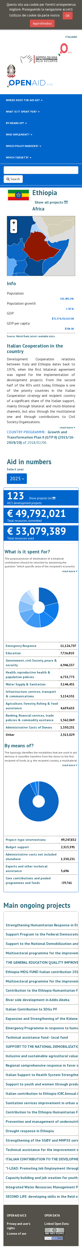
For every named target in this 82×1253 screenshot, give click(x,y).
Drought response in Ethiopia (30, 1131)
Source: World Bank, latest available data (31, 336)
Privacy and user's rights (18, 1226)
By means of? (15, 123)
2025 (16, 478)
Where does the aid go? (23, 100)
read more (67, 427)
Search (15, 179)
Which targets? (17, 157)
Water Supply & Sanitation (26, 684)
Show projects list (40, 498)
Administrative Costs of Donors (29, 727)
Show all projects (49, 202)
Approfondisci (42, 23)
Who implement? (18, 134)
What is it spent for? (21, 111)
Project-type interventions (26, 840)
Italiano (71, 37)
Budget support (17, 847)
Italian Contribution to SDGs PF (31, 1009)
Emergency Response (21, 646)
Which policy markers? (22, 146)
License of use (16, 1234)
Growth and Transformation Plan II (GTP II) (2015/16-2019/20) (40, 437)
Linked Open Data (56, 1224)
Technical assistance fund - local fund (37, 1037)
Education (13, 653)
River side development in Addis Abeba (37, 999)
